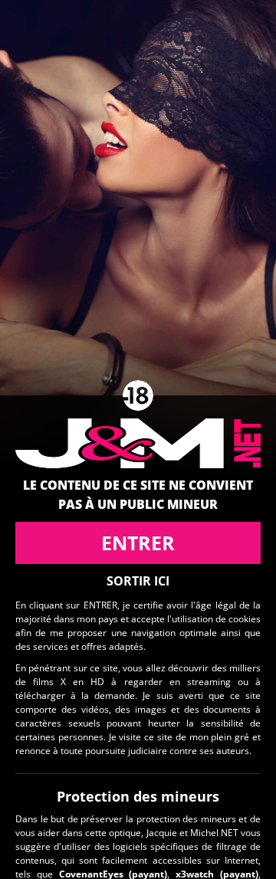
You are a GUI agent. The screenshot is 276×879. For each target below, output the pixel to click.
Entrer (138, 543)
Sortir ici (138, 580)
